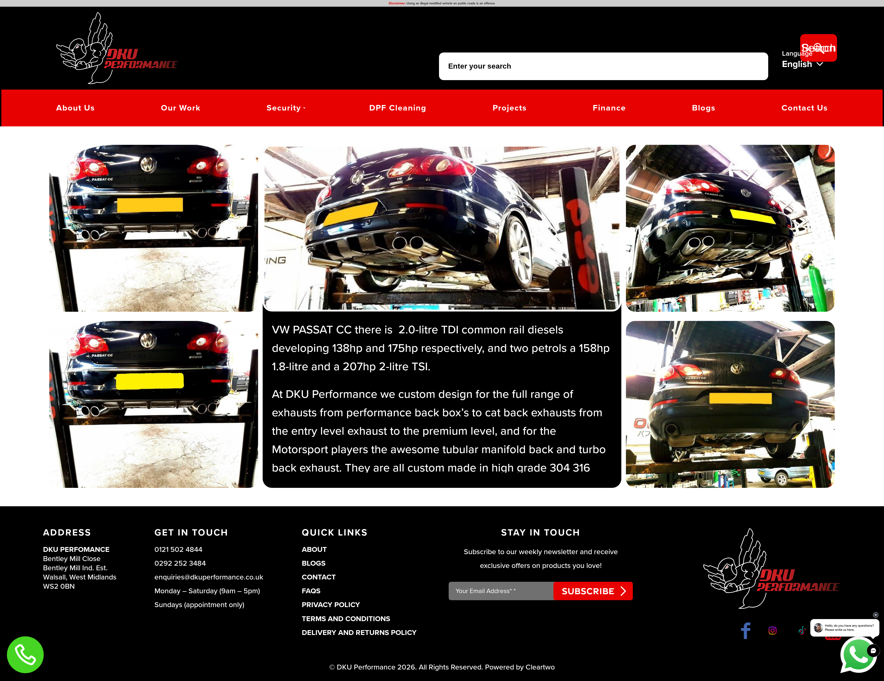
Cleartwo (540, 667)
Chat (858, 654)
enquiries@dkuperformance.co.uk (208, 577)
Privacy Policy (331, 604)
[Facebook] (745, 630)
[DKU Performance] (117, 48)
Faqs (311, 591)
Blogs (314, 563)
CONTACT (319, 577)
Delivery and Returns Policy (359, 632)
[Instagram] (773, 630)
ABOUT (314, 549)
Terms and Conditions (346, 618)
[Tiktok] (802, 630)
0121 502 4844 (178, 549)
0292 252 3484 (180, 563)
